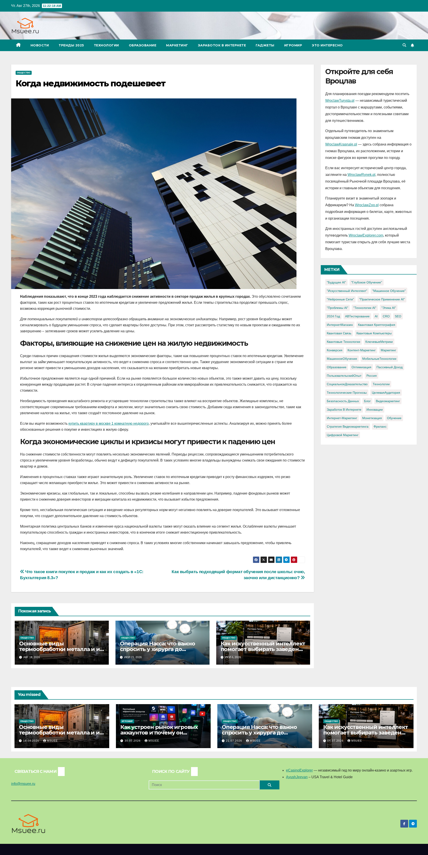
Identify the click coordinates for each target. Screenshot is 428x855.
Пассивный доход (390, 367)
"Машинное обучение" (389, 291)
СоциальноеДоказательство (347, 384)
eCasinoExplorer (299, 770)
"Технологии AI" (364, 308)
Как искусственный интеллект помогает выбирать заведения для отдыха (263, 649)
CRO (386, 316)
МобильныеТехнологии (379, 358)
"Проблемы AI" (337, 308)
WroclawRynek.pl (361, 175)
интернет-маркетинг (342, 418)
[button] (404, 45)
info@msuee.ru (23, 784)
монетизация (372, 418)
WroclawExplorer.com (366, 235)
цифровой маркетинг (342, 435)
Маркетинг (177, 45)
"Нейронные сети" (340, 299)
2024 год (333, 316)
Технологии (106, 45)
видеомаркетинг (388, 401)
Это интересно (327, 45)
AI (376, 316)
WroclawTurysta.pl (339, 100)
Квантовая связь (339, 333)
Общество (23, 72)
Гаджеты (265, 45)
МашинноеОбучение (342, 358)
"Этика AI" (388, 308)
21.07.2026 (234, 740)
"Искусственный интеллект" (347, 291)
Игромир (293, 45)
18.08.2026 (31, 740)
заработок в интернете (344, 409)
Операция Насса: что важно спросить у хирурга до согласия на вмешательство (158, 649)
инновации (374, 409)
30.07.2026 (133, 740)
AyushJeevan (297, 777)
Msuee (52, 740)
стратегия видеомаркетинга (347, 426)
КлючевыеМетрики (379, 341)
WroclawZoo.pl (367, 205)
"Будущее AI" (336, 282)
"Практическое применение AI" (382, 299)
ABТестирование (357, 316)
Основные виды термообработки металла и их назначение (61, 649)
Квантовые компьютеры (374, 333)
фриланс (380, 426)
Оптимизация (361, 367)
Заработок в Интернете (222, 45)
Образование (142, 45)
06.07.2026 (335, 740)
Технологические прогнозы (347, 392)
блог (367, 401)
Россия (371, 375)
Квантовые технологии (343, 341)
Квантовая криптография (376, 325)
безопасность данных (343, 401)
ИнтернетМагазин (340, 325)
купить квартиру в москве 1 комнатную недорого (108, 423)
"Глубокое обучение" (366, 282)
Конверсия (334, 350)
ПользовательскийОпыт (344, 375)
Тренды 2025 (71, 45)
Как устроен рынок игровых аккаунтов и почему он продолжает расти (159, 732)
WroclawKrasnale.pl (341, 144)
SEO (398, 316)
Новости (40, 45)
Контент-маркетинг (362, 350)
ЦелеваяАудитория (386, 392)
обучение (394, 418)
